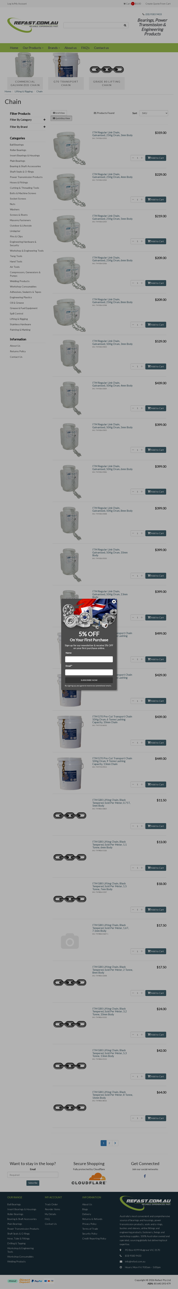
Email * (69, 666)
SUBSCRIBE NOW (89, 680)
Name (68, 653)
